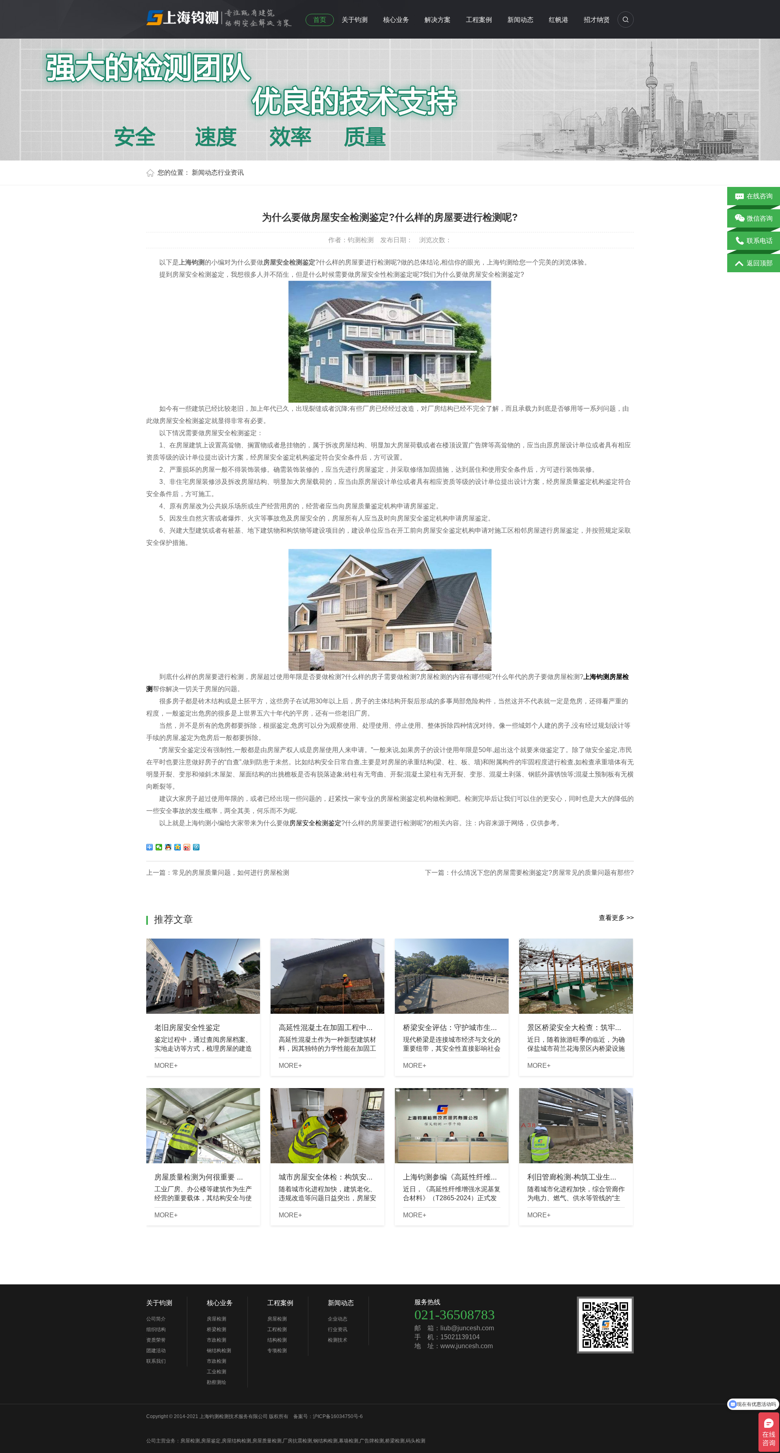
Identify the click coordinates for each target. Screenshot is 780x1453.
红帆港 (558, 19)
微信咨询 (760, 218)
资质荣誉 (156, 1340)
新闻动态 (520, 19)
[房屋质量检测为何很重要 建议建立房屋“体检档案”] (203, 1125)
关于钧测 (355, 19)
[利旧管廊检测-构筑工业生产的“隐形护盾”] (576, 1125)
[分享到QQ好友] (168, 847)
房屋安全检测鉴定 (315, 823)
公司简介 (156, 1319)
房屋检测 (216, 1319)
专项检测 (277, 1350)
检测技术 (337, 1340)
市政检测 (216, 1340)
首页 (319, 19)
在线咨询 (760, 196)
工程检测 (277, 1329)
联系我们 (156, 1361)
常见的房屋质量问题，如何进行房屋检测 (230, 872)
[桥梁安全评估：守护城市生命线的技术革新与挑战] (452, 976)
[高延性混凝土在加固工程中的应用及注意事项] (327, 976)
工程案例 (479, 19)
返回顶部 (760, 263)
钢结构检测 (219, 1350)
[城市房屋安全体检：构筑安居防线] (327, 1125)
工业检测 (216, 1372)
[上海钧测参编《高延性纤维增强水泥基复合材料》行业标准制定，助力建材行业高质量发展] (452, 1125)
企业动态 (337, 1319)
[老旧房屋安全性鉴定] (203, 976)
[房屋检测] (219, 16)
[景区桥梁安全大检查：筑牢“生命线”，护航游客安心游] (576, 976)
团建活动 (156, 1350)
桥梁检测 (216, 1329)
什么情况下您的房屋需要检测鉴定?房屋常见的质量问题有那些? (542, 872)
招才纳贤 (597, 19)
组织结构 (156, 1329)
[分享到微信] (159, 847)
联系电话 (760, 240)
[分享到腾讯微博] (196, 847)
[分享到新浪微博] (187, 847)
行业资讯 (231, 172)
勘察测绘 (216, 1382)
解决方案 (438, 19)
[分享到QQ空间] (177, 847)
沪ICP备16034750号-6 (338, 1416)
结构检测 (277, 1340)
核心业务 (396, 19)
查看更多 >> (616, 917)
